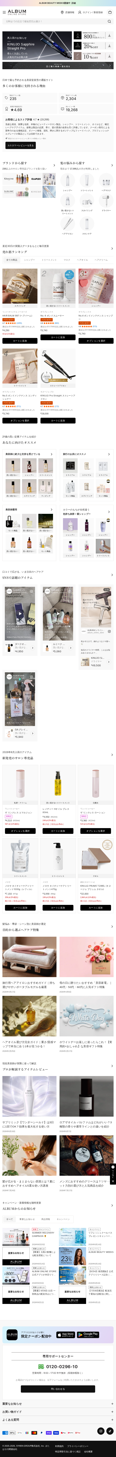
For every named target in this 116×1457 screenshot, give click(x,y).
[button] (113, 1174)
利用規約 (59, 1446)
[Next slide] (107, 603)
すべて (9, 1219)
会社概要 (88, 1452)
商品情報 (45, 1219)
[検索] (109, 21)
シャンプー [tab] (29, 260)
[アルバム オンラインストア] (94, 35)
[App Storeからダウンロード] (65, 1335)
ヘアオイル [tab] (82, 260)
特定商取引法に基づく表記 (68, 1452)
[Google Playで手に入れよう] (88, 1335)
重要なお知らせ (27, 1219)
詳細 (74, 3)
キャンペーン (63, 1219)
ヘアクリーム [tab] (101, 260)
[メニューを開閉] (4, 12)
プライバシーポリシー (77, 1446)
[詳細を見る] (32, 647)
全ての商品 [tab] (11, 260)
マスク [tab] (67, 260)
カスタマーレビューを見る (21, 145)
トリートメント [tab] (49, 260)
